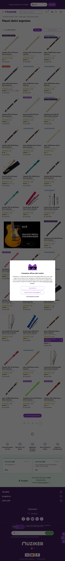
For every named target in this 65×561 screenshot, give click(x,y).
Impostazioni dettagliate (32, 292)
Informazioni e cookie (32, 296)
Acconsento (32, 288)
